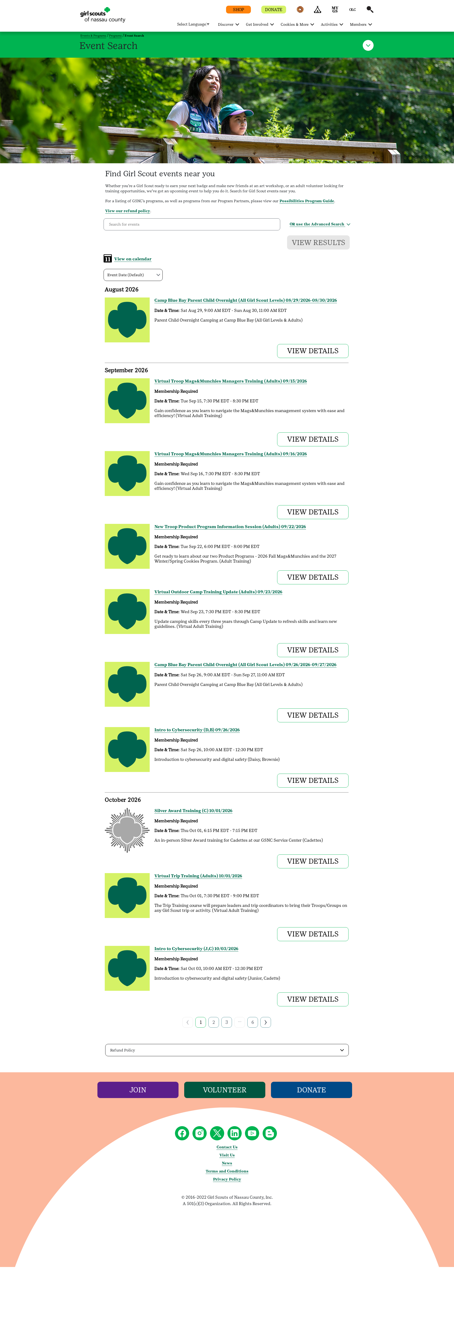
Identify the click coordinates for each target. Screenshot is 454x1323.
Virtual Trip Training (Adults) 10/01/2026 (198, 875)
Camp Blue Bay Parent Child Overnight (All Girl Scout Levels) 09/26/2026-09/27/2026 (245, 664)
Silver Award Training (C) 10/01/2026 (193, 810)
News (227, 1163)
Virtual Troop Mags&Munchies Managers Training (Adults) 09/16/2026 (230, 453)
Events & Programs (93, 35)
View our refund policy (127, 211)
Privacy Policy (227, 1179)
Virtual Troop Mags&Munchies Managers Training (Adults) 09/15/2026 (230, 381)
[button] (300, 11)
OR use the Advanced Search (317, 224)
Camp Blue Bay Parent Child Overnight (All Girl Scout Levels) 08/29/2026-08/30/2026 (245, 300)
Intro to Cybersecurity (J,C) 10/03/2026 (196, 948)
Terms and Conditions (227, 1171)
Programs (115, 35)
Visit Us (227, 1155)
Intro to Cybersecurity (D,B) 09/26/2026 (197, 729)
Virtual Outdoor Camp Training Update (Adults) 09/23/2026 (218, 591)
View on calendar (133, 258)
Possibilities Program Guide (306, 201)
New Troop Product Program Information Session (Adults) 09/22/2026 (230, 526)
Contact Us (227, 1147)
